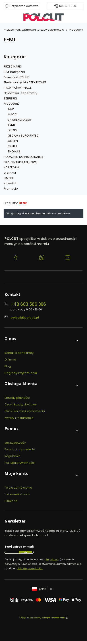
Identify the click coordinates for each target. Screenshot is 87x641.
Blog (7, 366)
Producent (76, 30)
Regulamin (12, 456)
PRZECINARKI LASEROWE (20, 162)
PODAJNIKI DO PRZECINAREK (23, 157)
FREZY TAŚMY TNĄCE (18, 88)
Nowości (10, 183)
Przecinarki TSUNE (16, 77)
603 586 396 (67, 6)
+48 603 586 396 (28, 304)
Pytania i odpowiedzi (19, 449)
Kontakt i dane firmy (18, 353)
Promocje (11, 188)
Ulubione (11, 501)
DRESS (12, 130)
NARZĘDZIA (11, 167)
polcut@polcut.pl (24, 317)
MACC (12, 114)
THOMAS (14, 151)
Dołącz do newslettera (25, 552)
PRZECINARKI (13, 66)
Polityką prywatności (30, 568)
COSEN (13, 141)
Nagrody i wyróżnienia (20, 373)
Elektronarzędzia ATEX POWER (25, 82)
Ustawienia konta (17, 494)
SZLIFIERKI (10, 98)
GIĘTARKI (10, 173)
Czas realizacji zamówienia (24, 411)
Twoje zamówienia (18, 487)
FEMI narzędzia (14, 72)
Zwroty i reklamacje (18, 418)
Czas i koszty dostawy (20, 404)
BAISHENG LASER (19, 120)
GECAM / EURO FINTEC (23, 135)
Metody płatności (17, 398)
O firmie (10, 359)
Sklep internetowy (42, 617)
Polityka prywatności (19, 463)
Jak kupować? (15, 443)
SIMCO (8, 178)
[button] (41, 340)
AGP (11, 109)
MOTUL (12, 146)
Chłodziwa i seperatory (20, 93)
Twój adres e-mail (19, 546)
